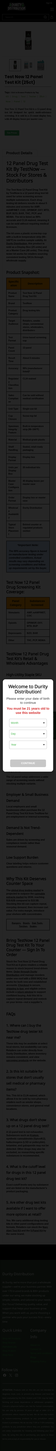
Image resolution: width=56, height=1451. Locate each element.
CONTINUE (28, 763)
